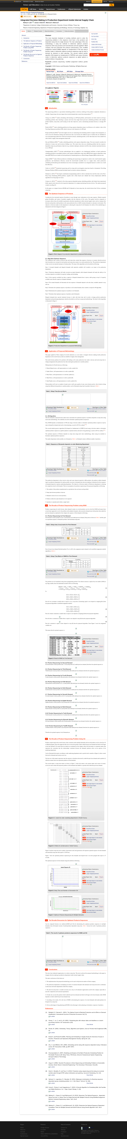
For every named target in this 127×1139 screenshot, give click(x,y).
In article (52, 1016)
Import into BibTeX (50, 82)
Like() (96, 55)
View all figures (84, 104)
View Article (90, 1024)
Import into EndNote (62, 82)
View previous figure (91, 321)
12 (104, 430)
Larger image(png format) (92, 218)
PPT (84, 310)
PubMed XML (94, 41)
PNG (84, 217)
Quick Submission (75, 9)
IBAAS (42, 1131)
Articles (85, 9)
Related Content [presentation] (38, 31)
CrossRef (43, 1129)
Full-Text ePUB (94, 36)
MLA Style (60, 71)
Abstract (24, 35)
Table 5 (85, 925)
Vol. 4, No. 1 (24, 14)
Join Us (105, 1)
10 (56, 180)
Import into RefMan (73, 82)
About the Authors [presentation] (49, 31)
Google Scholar (45, 1127)
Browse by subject (39, 1)
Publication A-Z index (28, 1)
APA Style (70, 71)
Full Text (24, 9)
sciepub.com (18, 1)
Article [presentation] (23, 31)
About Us (88, 1)
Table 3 (98, 517)
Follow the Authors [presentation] (69, 31)
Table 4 (53, 551)
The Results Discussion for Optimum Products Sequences (32, 55)
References (24, 61)
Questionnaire (65, 1136)
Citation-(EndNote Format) (97, 49)
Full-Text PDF (94, 33)
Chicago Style (79, 71)
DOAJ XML (94, 39)
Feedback (63, 1131)
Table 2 (74, 439)
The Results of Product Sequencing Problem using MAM (32, 47)
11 (85, 424)
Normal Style (50, 71)
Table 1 (97, 386)
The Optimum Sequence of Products (32, 41)
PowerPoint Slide (90, 216)
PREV (84, 321)
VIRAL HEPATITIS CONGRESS (49, 1134)
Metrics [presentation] (29, 31)
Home (32, 9)
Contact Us (64, 1127)
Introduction (26, 38)
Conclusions (26, 58)
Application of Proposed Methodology (32, 43)
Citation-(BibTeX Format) (97, 47)
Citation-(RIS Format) (96, 44)
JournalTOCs (44, 1136)
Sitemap (63, 1129)
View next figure (86, 226)
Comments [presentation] (59, 31)
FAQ (62, 1134)
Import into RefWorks (85, 82)
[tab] (23, 31)
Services (111, 1)
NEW (84, 319)
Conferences (61, 9)
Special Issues (50, 9)
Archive (41, 9)
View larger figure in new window (94, 225)
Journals (22, 1131)
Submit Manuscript (97, 1)
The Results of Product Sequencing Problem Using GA (32, 51)
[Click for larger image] (64, 231)
